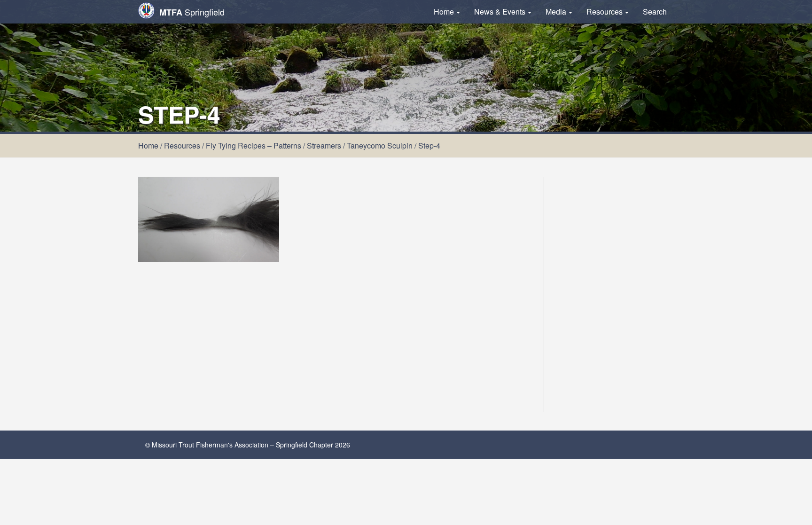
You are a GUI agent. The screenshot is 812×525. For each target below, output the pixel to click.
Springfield (192, 12)
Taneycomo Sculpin (380, 145)
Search (655, 11)
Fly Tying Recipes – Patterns (253, 145)
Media (556, 11)
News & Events (499, 11)
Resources (604, 11)
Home (444, 11)
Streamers (324, 145)
